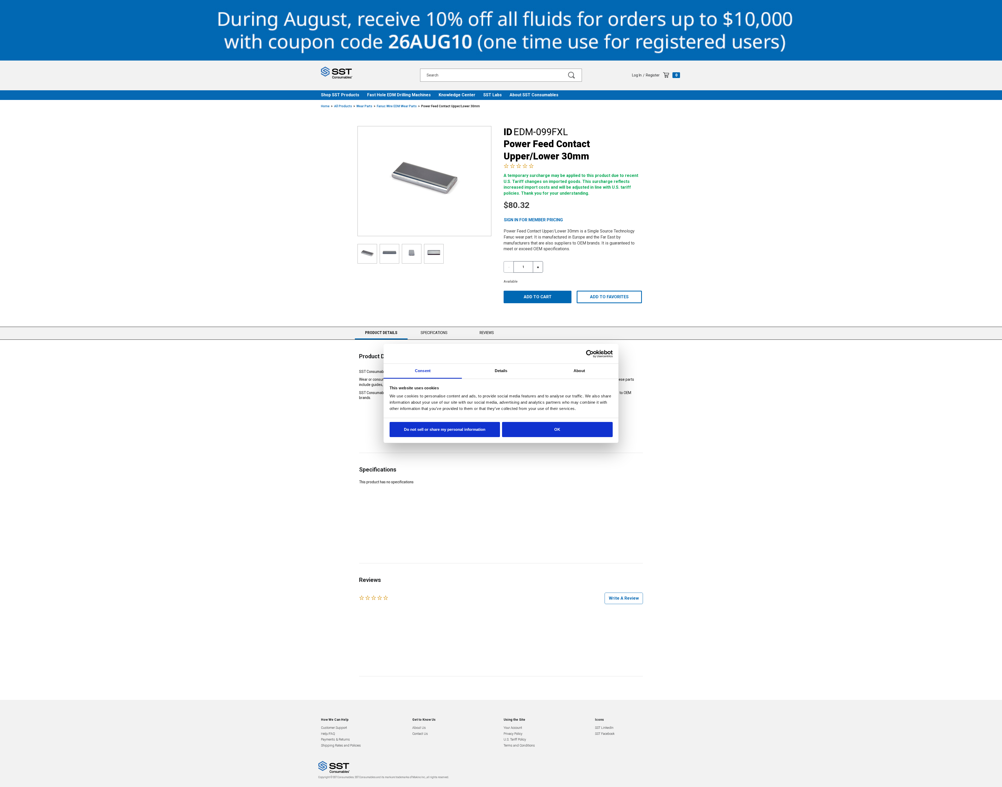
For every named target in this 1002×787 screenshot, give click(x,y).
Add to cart (538, 296)
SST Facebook (605, 734)
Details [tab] (501, 370)
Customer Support (334, 728)
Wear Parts (364, 106)
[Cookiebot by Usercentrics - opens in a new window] (590, 354)
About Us (419, 728)
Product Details (381, 334)
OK (557, 429)
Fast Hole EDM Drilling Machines (399, 94)
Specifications (434, 333)
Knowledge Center (457, 94)
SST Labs (492, 94)
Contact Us (420, 734)
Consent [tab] (423, 370)
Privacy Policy (513, 734)
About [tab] (579, 370)
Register (653, 75)
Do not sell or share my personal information (444, 429)
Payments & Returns (335, 739)
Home (325, 106)
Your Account (513, 728)
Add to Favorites (609, 296)
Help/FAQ (328, 734)
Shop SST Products (340, 94)
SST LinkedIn (604, 728)
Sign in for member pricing (533, 219)
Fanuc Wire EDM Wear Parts (397, 106)
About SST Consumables (534, 94)
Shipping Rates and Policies (341, 745)
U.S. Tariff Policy (515, 739)
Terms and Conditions (519, 745)
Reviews (487, 333)
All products (343, 106)
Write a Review (624, 598)
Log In (637, 75)
